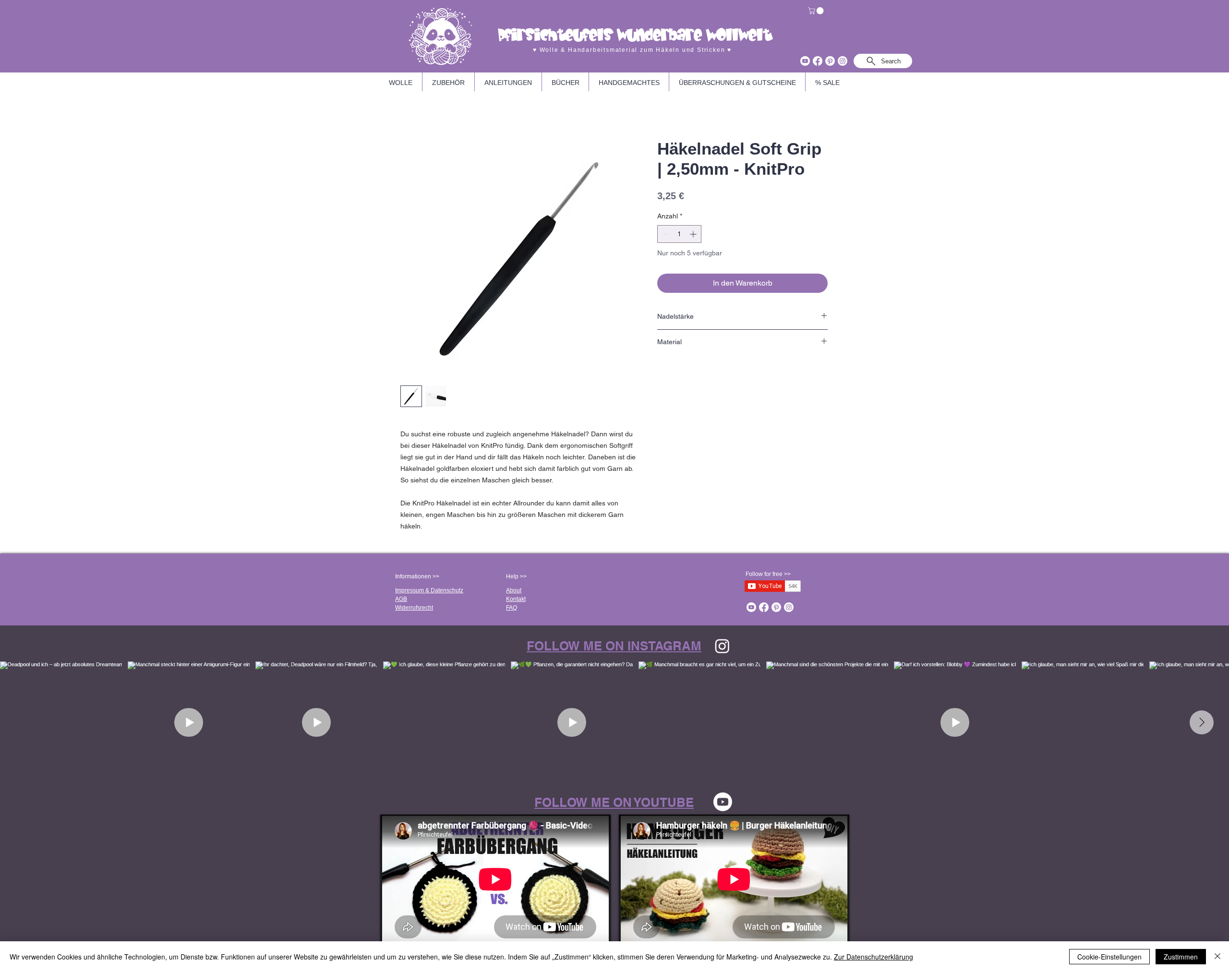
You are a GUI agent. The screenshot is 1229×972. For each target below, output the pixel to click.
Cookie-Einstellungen (1109, 956)
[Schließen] (1217, 956)
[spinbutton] (679, 234)
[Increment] (694, 234)
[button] (816, 10)
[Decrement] (665, 234)
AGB (401, 599)
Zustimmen (1181, 956)
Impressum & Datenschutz (429, 590)
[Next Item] (1202, 722)
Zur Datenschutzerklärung (873, 956)
